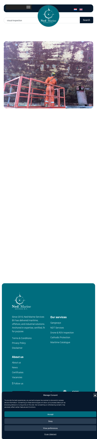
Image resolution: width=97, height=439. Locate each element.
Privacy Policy (19, 342)
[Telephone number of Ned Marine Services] (78, 14)
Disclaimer (17, 347)
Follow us (18, 383)
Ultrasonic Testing (13, 267)
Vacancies (17, 377)
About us (16, 362)
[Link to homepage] (48, 15)
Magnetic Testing (32, 267)
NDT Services (57, 327)
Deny (50, 421)
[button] (95, 395)
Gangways (55, 322)
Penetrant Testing (51, 267)
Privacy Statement (50, 434)
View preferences (50, 428)
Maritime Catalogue (60, 342)
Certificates (17, 372)
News (15, 367)
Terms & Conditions (22, 338)
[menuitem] (75, 9)
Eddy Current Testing (23, 271)
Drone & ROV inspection (62, 332)
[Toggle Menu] (28, 7)
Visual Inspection (69, 267)
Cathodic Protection (60, 337)
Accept (50, 414)
